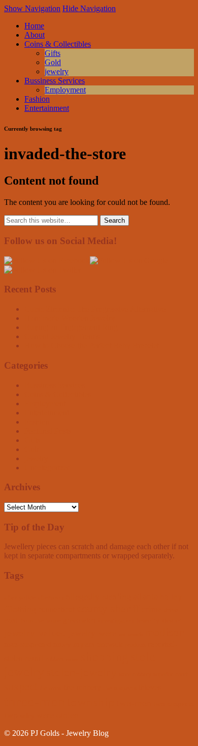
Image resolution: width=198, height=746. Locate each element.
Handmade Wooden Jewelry (69, 318)
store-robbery (135, 674)
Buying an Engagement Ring (71, 327)
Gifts (52, 53)
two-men (134, 703)
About (34, 35)
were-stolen (57, 715)
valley (27, 716)
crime (152, 609)
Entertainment (46, 108)
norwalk (110, 644)
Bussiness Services (54, 80)
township (91, 702)
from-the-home (40, 620)
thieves (150, 687)
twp (11, 715)
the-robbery (82, 687)
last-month (130, 634)
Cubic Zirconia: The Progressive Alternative (95, 309)
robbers (55, 659)
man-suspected (27, 644)
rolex (72, 659)
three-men (34, 701)
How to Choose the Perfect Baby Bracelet (91, 345)
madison (165, 632)
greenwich (79, 620)
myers (84, 644)
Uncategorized (47, 467)
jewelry (57, 71)
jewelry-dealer (159, 620)
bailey (171, 597)
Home (34, 25)
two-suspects (173, 704)
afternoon (51, 597)
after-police (20, 597)
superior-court (170, 674)
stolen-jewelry (81, 672)
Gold (53, 62)
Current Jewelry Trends (62, 336)
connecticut (56, 609)
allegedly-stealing (98, 596)
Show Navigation (32, 8)
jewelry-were (92, 633)
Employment (65, 89)
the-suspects (120, 688)
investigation (116, 620)
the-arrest (51, 688)
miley (62, 644)
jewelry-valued (35, 632)
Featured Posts (47, 431)
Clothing (20, 609)
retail (34, 658)
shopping (104, 656)
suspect (21, 686)
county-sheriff (108, 608)
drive (171, 610)
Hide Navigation (89, 8)
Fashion (37, 99)
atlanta (145, 596)
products (135, 644)
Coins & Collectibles (57, 44)
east (11, 620)
